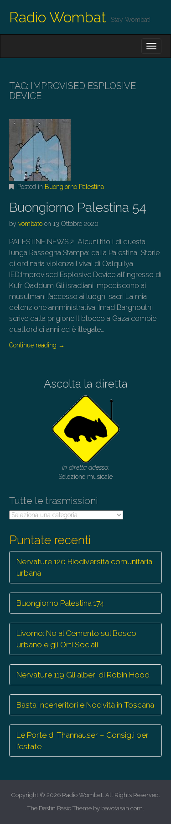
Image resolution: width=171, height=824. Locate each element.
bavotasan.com (122, 808)
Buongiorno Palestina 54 (77, 207)
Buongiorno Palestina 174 (60, 603)
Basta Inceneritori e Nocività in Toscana (85, 704)
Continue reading (37, 345)
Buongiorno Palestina (74, 186)
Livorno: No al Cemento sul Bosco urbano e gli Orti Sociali (76, 639)
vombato (30, 223)
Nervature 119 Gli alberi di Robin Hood (83, 674)
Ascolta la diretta (86, 383)
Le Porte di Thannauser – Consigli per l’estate (82, 740)
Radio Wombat (57, 17)
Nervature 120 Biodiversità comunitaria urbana (84, 567)
